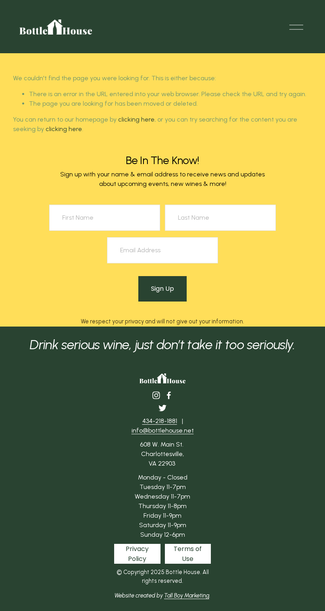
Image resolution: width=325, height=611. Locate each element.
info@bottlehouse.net (163, 430)
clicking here (136, 119)
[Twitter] (162, 408)
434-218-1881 (159, 421)
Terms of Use (188, 553)
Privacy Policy (137, 553)
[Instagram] (156, 395)
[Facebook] (169, 395)
